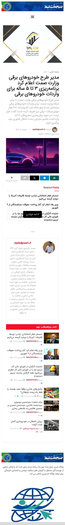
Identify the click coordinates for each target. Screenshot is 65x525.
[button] (32, 16)
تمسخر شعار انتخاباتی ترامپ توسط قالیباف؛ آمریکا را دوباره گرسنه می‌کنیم (33, 197)
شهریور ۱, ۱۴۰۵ (18, 357)
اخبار (45, 71)
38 (16, 396)
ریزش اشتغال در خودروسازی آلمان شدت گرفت (26, 423)
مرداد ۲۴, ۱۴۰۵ (15, 428)
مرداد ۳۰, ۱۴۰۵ (29, 396)
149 (39, 416)
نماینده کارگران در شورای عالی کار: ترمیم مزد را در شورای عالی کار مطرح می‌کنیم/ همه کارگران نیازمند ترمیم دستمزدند (34, 217)
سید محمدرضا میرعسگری (30, 428)
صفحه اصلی (54, 71)
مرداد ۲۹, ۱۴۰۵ (18, 412)
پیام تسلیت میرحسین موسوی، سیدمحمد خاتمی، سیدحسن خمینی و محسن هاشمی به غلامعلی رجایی (25, 405)
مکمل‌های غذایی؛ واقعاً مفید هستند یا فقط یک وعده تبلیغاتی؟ (24, 390)
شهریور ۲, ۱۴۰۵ (18, 341)
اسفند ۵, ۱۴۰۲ (21, 129)
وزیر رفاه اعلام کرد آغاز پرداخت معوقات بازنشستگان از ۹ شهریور (32, 206)
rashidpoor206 (39, 129)
